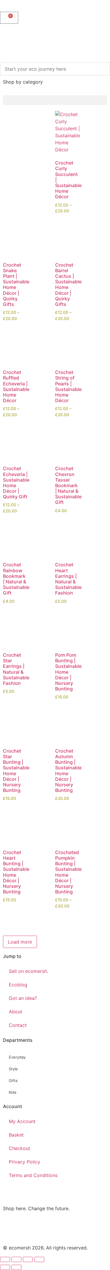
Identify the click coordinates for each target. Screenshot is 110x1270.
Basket (16, 1135)
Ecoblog (18, 985)
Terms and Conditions (33, 1175)
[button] (55, 100)
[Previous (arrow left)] (5, 1267)
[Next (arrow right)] (16, 1267)
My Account (22, 1121)
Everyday (17, 1057)
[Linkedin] (58, 1229)
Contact (18, 1025)
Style (13, 1068)
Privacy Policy (24, 1162)
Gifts (13, 1080)
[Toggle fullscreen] (16, 1259)
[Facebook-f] (26, 1229)
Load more (20, 942)
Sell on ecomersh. (28, 971)
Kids (12, 1092)
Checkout (19, 1148)
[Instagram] (10, 1229)
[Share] (28, 1259)
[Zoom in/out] (5, 1259)
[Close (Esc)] (39, 1259)
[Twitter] (42, 1229)
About (15, 1012)
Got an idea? (23, 998)
